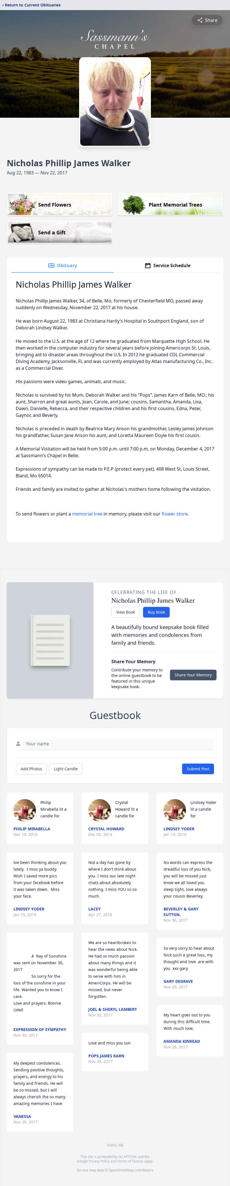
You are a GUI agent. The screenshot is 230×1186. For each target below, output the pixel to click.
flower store (175, 514)
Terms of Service (130, 1161)
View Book (125, 612)
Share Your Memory (193, 675)
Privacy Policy (99, 1161)
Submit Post (198, 768)
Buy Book (156, 612)
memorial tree (87, 514)
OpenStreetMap (121, 1170)
